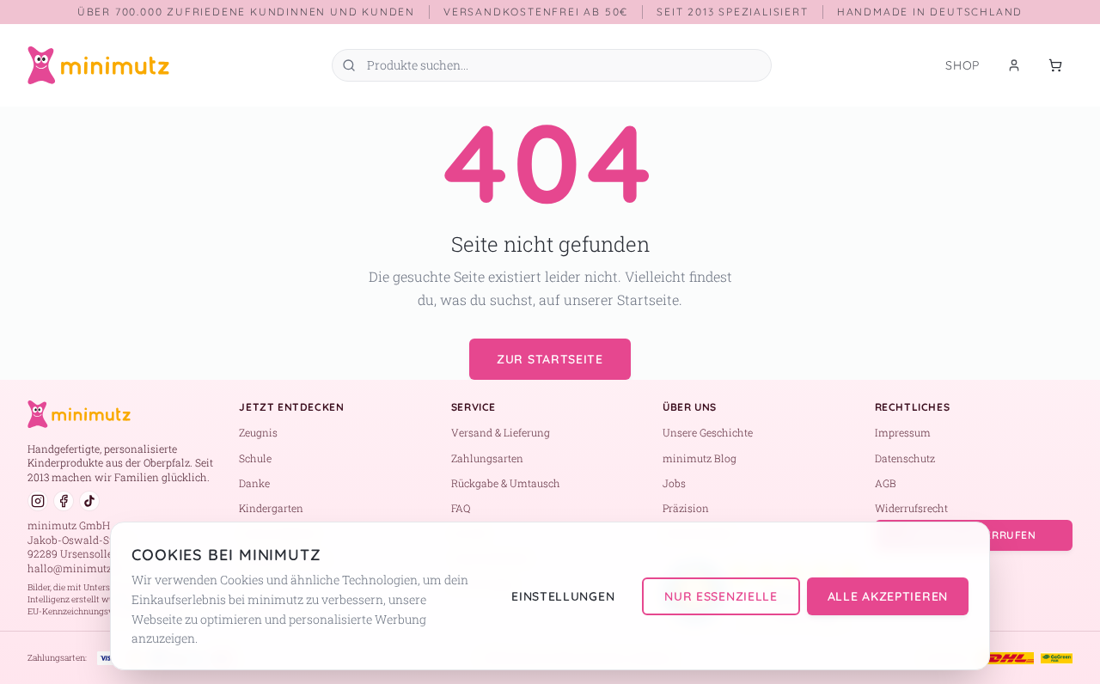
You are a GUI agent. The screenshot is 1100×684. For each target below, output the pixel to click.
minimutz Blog (699, 458)
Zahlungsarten (487, 458)
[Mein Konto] (1014, 65)
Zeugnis (258, 432)
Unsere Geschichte (708, 432)
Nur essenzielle (721, 596)
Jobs (674, 483)
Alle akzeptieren (888, 596)
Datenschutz (905, 458)
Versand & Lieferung (500, 432)
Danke (254, 483)
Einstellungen (562, 596)
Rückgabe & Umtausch (505, 483)
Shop (962, 65)
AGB (885, 483)
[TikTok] (89, 501)
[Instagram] (38, 501)
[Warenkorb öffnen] (1055, 65)
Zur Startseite (550, 359)
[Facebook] (63, 501)
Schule (255, 458)
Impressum (903, 432)
